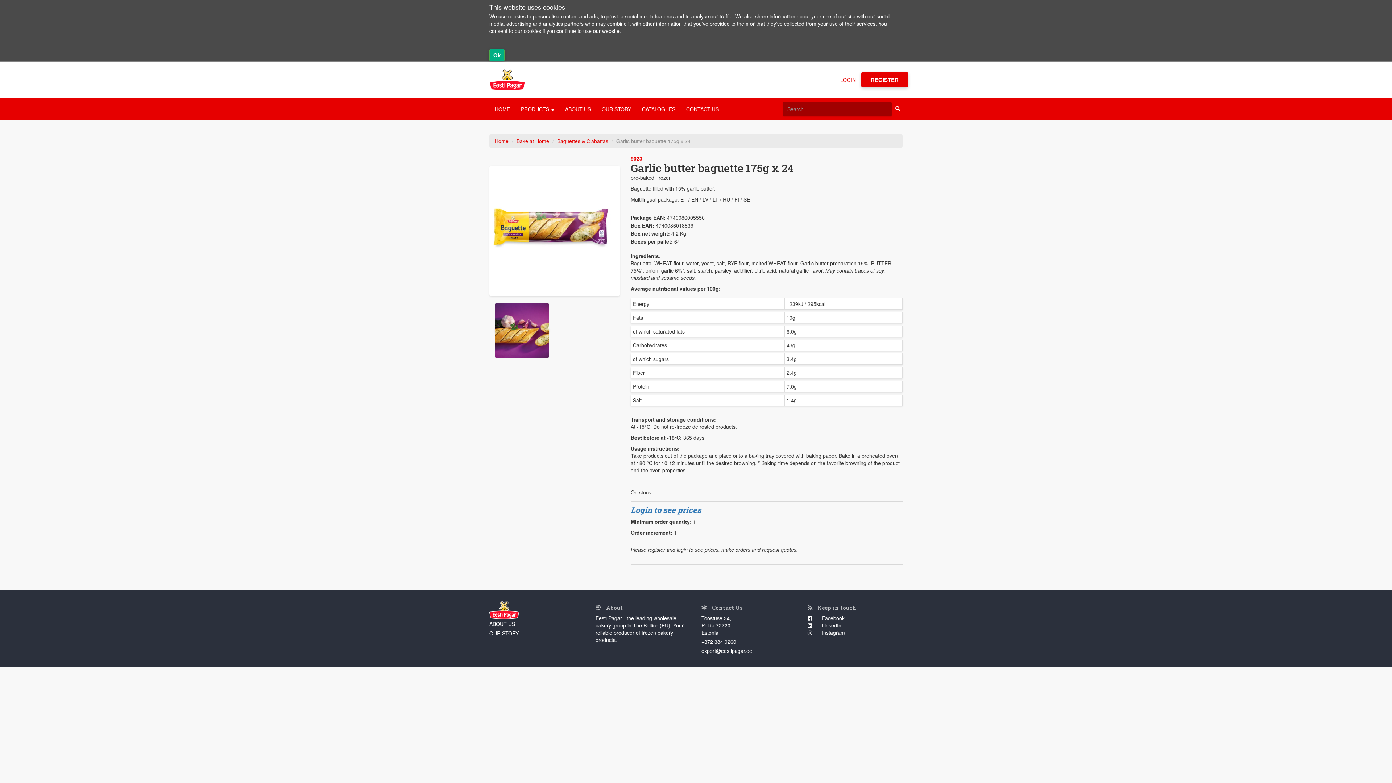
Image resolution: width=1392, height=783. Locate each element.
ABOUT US (578, 109)
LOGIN (848, 79)
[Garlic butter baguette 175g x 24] (554, 231)
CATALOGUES (658, 109)
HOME (502, 109)
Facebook (832, 618)
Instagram (832, 632)
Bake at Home (533, 141)
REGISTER (885, 80)
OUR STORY (616, 109)
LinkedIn (830, 625)
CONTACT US (702, 109)
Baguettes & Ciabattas (582, 141)
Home (502, 141)
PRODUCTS (536, 109)
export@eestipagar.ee (726, 650)
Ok (497, 55)
